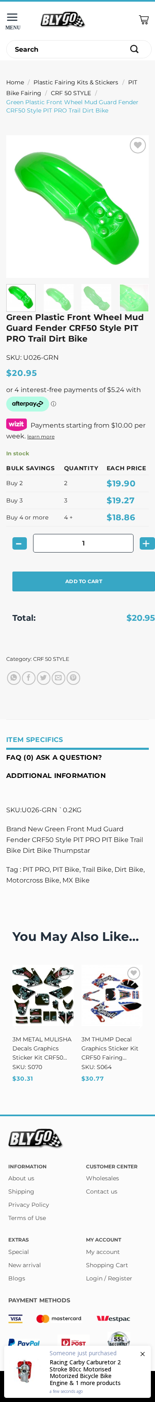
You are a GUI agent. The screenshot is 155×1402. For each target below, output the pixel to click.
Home (15, 82)
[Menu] (14, 20)
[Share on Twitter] (43, 678)
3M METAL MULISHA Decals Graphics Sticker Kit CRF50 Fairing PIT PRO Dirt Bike (42, 1049)
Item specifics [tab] (34, 740)
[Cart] (144, 20)
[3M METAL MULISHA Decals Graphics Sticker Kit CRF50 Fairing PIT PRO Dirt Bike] (43, 995)
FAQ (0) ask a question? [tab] (54, 757)
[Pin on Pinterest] (73, 678)
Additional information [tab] (56, 776)
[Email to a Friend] (58, 678)
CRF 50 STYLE (71, 93)
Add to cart (83, 581)
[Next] (135, 206)
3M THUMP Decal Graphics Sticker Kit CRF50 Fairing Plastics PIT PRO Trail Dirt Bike (109, 1049)
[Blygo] (63, 20)
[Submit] (134, 49)
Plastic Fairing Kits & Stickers (75, 82)
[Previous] (19, 206)
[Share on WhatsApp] (14, 678)
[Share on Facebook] (29, 678)
